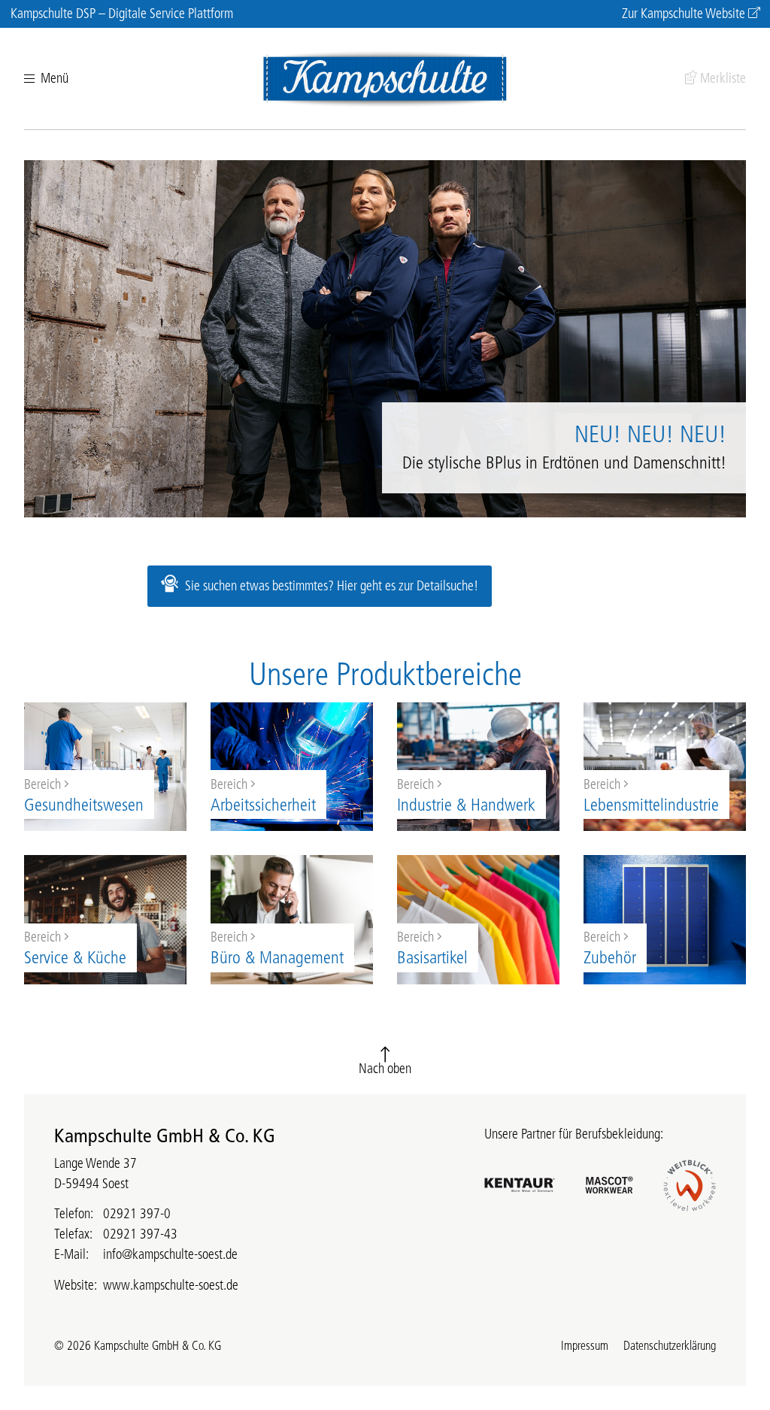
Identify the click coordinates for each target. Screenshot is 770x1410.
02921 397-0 (137, 1213)
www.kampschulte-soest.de (170, 1285)
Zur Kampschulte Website (683, 13)
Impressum (584, 1345)
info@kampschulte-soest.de (170, 1254)
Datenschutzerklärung (669, 1345)
